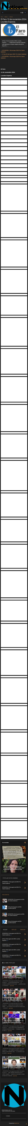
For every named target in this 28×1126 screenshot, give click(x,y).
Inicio (2, 16)
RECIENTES (5, 894)
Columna (11, 16)
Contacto (8, 1115)
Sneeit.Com (16, 1123)
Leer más (12, 985)
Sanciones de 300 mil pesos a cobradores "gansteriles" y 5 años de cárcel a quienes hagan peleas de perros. (13, 854)
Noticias (6, 16)
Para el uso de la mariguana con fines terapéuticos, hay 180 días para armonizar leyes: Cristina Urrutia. (13, 868)
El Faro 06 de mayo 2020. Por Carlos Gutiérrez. (14, 54)
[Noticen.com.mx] (14, 9)
